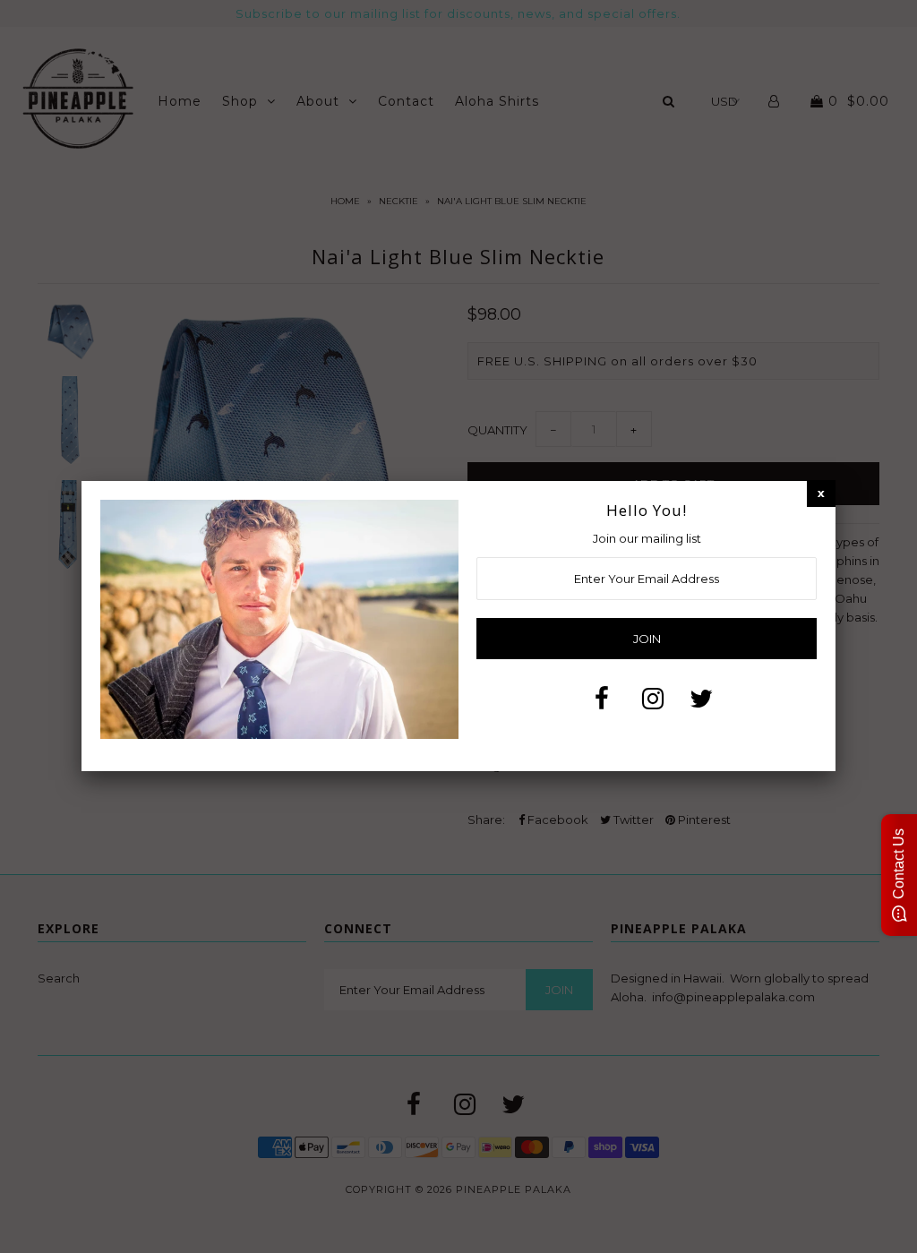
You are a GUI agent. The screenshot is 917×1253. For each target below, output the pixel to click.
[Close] (821, 493)
